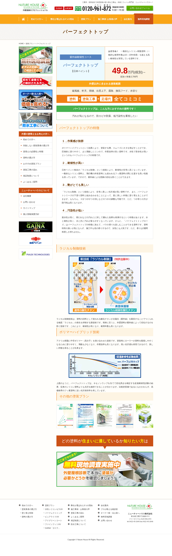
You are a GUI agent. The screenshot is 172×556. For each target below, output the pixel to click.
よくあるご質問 (30, 182)
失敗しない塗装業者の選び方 (36, 145)
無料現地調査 (106, 517)
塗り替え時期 (27, 513)
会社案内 (104, 505)
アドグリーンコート (53, 520)
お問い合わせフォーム (140, 8)
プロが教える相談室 (109, 509)
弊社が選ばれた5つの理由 (82, 505)
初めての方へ (29, 139)
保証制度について (31, 176)
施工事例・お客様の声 (80, 509)
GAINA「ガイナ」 (52, 528)
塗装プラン (30, 44)
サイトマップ (29, 208)
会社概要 (27, 196)
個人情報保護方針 (31, 214)
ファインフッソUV (53, 524)
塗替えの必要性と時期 (33, 151)
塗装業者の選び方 (29, 509)
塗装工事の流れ (30, 170)
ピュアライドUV (52, 517)
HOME (21, 44)
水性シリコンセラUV (54, 509)
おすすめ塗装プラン (32, 164)
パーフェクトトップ (53, 513)
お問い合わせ (29, 202)
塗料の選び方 (29, 157)
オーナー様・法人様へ (110, 513)
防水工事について (78, 524)
